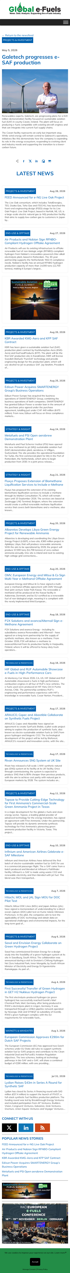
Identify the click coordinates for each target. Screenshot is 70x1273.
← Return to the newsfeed (18, 35)
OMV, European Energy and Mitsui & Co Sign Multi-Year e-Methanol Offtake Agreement (35, 577)
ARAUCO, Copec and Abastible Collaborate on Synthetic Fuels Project (34, 716)
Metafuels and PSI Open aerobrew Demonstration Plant (28, 437)
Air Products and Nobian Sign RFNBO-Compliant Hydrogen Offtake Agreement (32, 241)
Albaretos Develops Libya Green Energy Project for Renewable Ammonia (32, 531)
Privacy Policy (42, 1269)
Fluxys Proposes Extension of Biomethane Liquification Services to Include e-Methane (34, 482)
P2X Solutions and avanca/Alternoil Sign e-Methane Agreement (34, 622)
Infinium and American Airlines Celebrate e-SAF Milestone (34, 853)
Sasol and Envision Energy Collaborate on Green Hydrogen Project (33, 944)
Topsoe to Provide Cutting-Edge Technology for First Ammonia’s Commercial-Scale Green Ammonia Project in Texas (34, 803)
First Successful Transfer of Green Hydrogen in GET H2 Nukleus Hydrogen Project (35, 990)
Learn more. (60, 1252)
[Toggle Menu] (65, 22)
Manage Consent (29, 1269)
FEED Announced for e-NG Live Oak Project (34, 197)
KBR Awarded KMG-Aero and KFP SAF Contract (31, 340)
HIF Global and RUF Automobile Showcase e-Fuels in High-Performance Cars (34, 671)
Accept (35, 1262)
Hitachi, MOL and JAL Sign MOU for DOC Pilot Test (32, 899)
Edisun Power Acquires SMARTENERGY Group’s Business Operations (32, 388)
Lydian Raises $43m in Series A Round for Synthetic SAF (33, 1084)
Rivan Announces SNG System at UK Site (33, 760)
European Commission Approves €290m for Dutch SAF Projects (34, 1038)
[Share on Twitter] (30, 161)
